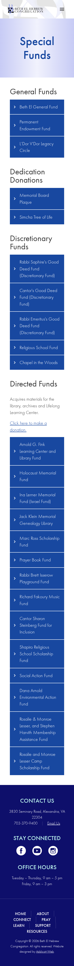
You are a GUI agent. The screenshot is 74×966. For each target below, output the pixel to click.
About (43, 913)
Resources (37, 931)
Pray (46, 919)
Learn (18, 925)
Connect (22, 919)
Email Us (53, 823)
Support (43, 925)
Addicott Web (45, 951)
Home (20, 913)
